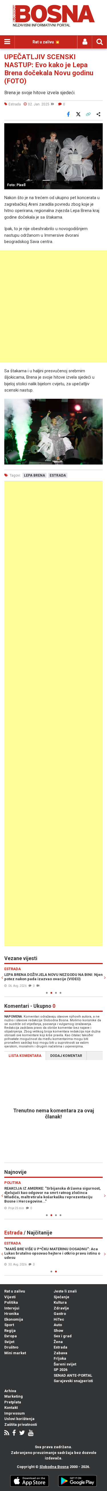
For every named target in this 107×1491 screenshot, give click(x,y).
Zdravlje (61, 1308)
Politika (11, 1302)
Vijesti (10, 1297)
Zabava (60, 1353)
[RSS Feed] (6, 1433)
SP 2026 (60, 1369)
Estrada (60, 1347)
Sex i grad (63, 1336)
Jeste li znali (65, 1291)
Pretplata (12, 1402)
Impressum (14, 1413)
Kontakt (11, 1407)
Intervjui (11, 1308)
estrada (58, 475)
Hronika (11, 1313)
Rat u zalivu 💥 (46, 42)
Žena (58, 1342)
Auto (58, 1325)
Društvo (11, 1347)
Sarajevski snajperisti (73, 1381)
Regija (10, 1330)
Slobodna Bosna (54, 1467)
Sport (9, 1325)
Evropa (10, 1336)
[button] (97, 128)
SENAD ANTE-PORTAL (73, 1375)
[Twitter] (22, 1433)
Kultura (60, 1302)
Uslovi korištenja (19, 1419)
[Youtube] (30, 1433)
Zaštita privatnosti (20, 1424)
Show (58, 1330)
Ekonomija (13, 1319)
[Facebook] (14, 1433)
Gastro (60, 1313)
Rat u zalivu (14, 1291)
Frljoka (60, 1358)
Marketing (13, 1396)
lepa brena (34, 475)
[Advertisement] (53, 306)
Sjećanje (61, 1297)
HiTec (59, 1319)
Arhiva (10, 1391)
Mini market (15, 1353)
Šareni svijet (65, 1364)
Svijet (9, 1342)
